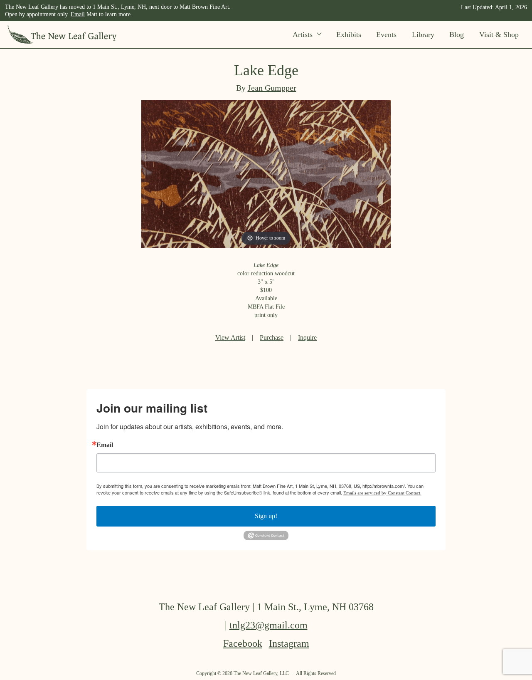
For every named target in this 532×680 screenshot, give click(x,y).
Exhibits (348, 34)
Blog (456, 34)
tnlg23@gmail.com (268, 625)
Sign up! (266, 515)
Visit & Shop (499, 34)
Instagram (289, 643)
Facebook (242, 643)
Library (423, 34)
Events (386, 34)
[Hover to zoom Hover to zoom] (266, 173)
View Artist (230, 337)
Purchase (271, 337)
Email (78, 14)
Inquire (307, 337)
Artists (303, 34)
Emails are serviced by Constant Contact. (382, 492)
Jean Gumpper (272, 87)
